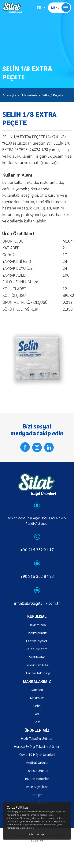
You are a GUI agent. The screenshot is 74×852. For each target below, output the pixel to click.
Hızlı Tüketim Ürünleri (37, 738)
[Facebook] (25, 447)
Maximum (37, 697)
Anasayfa (9, 95)
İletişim (37, 794)
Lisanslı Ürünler (37, 770)
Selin (45, 95)
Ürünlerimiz (29, 95)
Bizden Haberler (37, 778)
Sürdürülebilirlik (37, 665)
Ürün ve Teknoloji (37, 673)
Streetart (37, 840)
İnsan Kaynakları (37, 786)
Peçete (58, 95)
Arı (37, 713)
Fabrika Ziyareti (37, 641)
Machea (37, 689)
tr (39, 7)
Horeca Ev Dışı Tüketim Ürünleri (37, 746)
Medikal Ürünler (37, 762)
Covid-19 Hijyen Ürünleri (37, 754)
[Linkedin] (49, 447)
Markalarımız (37, 632)
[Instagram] (37, 447)
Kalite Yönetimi (37, 649)
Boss (37, 721)
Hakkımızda (37, 624)
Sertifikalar (37, 657)
